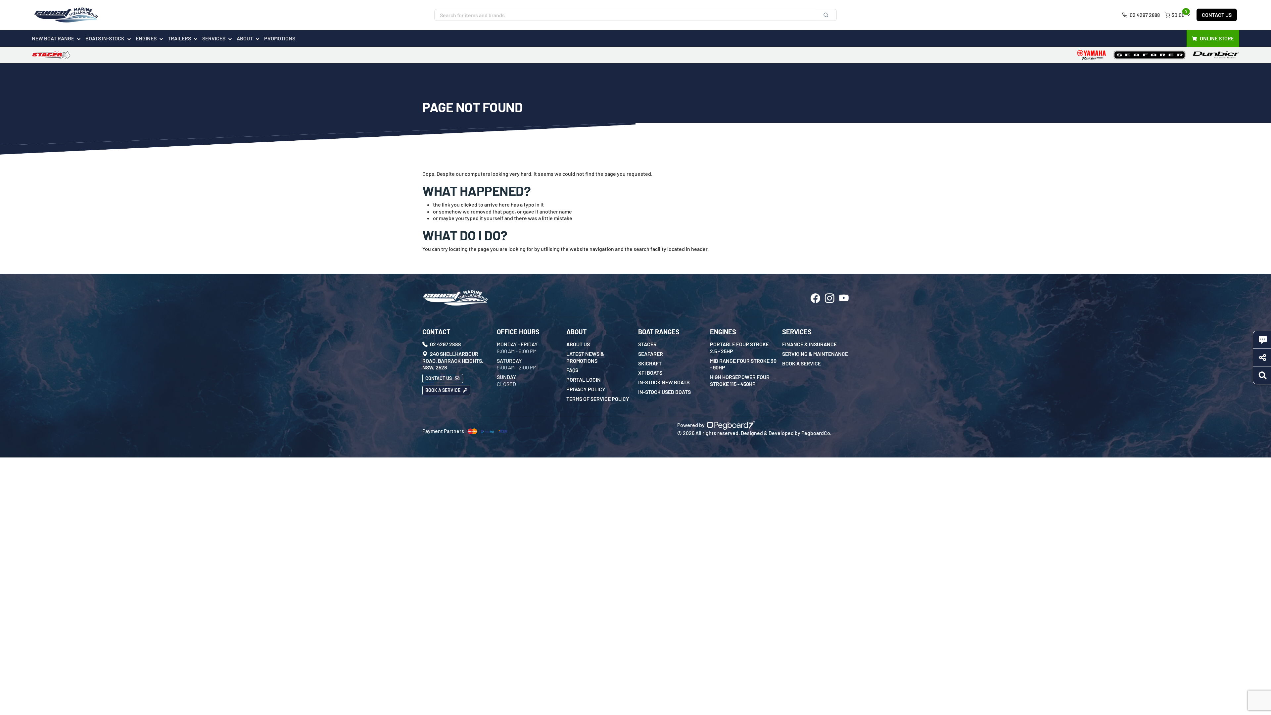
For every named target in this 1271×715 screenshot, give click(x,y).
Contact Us (1217, 15)
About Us (578, 344)
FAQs (572, 370)
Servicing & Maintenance (815, 354)
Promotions (279, 38)
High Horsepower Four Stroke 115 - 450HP (740, 380)
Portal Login (583, 379)
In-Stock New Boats (663, 382)
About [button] (245, 38)
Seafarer (650, 354)
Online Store (1217, 38)
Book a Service (443, 390)
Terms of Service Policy (597, 399)
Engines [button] (146, 38)
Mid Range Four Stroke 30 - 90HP (743, 364)
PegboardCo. (816, 433)
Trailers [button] (179, 38)
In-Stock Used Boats (664, 392)
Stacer (647, 344)
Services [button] (213, 38)
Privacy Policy (585, 389)
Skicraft (650, 363)
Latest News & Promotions (585, 357)
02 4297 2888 (1144, 15)
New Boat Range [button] (53, 38)
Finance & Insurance (809, 344)
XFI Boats (650, 372)
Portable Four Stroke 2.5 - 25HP (739, 347)
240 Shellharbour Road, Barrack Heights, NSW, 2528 (452, 361)
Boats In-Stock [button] (104, 38)
